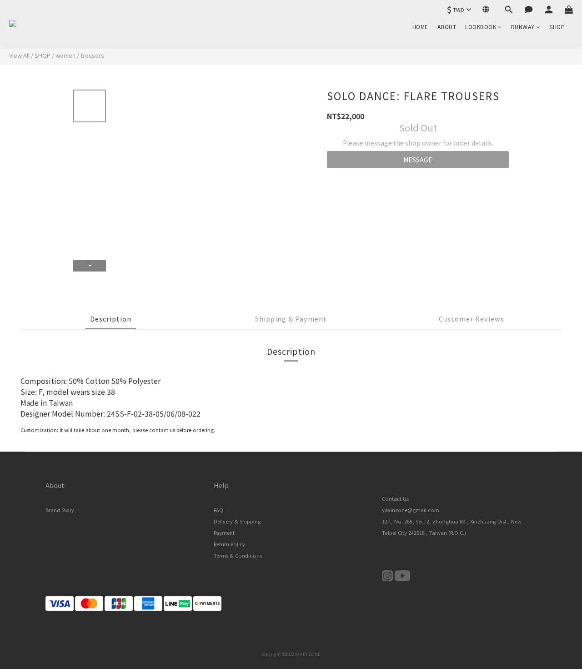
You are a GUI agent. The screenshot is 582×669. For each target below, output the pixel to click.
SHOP (557, 26)
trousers (92, 55)
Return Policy (229, 544)
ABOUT (447, 26)
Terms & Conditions (238, 555)
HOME (420, 26)
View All (19, 55)
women (65, 55)
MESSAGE (417, 159)
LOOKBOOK (480, 26)
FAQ (218, 509)
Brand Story (59, 509)
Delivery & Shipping (237, 521)
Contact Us (395, 498)
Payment (224, 532)
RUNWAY (523, 26)
